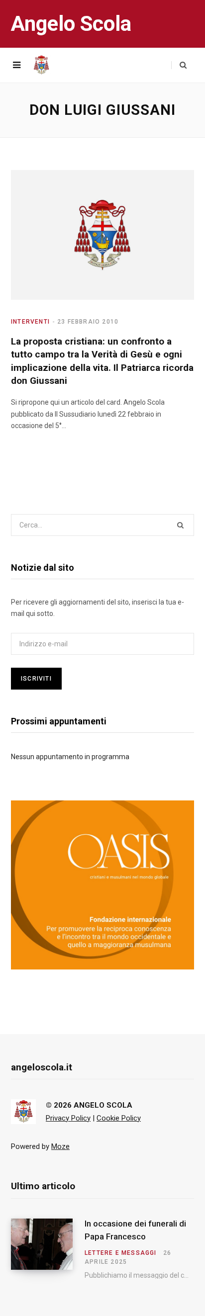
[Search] (179, 65)
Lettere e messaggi (121, 1252)
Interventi (30, 321)
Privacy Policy (68, 1118)
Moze (60, 1146)
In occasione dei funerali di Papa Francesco (135, 1230)
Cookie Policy (119, 1118)
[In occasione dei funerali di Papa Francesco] (48, 1249)
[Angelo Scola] (41, 65)
